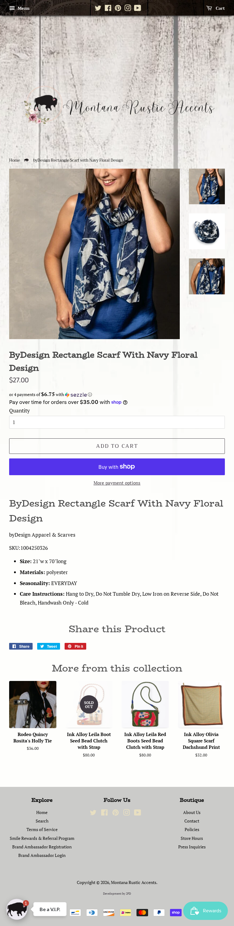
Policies (192, 829)
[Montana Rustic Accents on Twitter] (98, 9)
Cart (219, 8)
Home (14, 160)
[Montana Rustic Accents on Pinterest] (118, 9)
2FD (128, 894)
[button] (117, 394)
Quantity (19, 410)
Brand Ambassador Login (42, 855)
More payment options (117, 483)
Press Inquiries (192, 847)
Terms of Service (42, 829)
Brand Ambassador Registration (42, 847)
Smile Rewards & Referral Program (42, 838)
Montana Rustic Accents (133, 882)
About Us (191, 812)
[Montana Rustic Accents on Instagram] (127, 9)
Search (42, 821)
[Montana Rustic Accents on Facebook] (108, 9)
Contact (191, 821)
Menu (23, 8)
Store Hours (192, 838)
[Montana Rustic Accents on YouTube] (137, 9)
